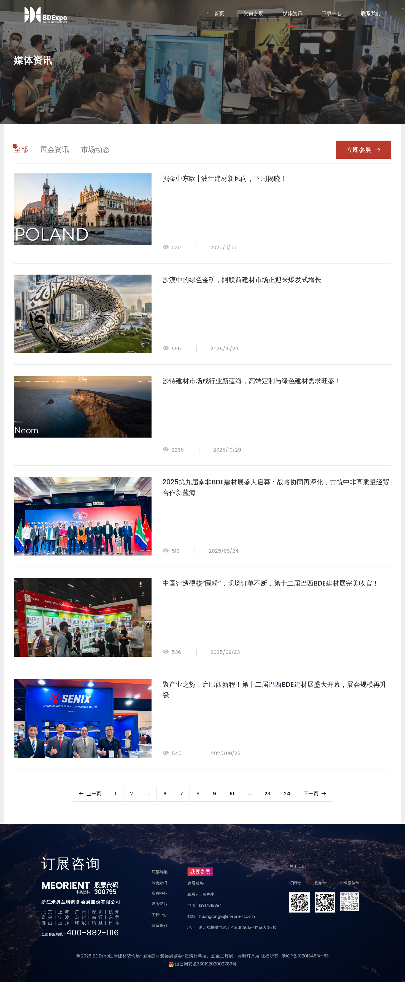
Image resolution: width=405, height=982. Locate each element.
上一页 (92, 793)
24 (287, 793)
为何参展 (253, 13)
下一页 (312, 793)
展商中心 (159, 893)
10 (231, 793)
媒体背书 (159, 904)
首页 (219, 13)
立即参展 (359, 150)
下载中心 (332, 13)
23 (267, 793)
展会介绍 (159, 883)
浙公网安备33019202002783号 (206, 964)
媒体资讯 (293, 13)
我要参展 (200, 871)
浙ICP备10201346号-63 (305, 956)
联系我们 (371, 13)
